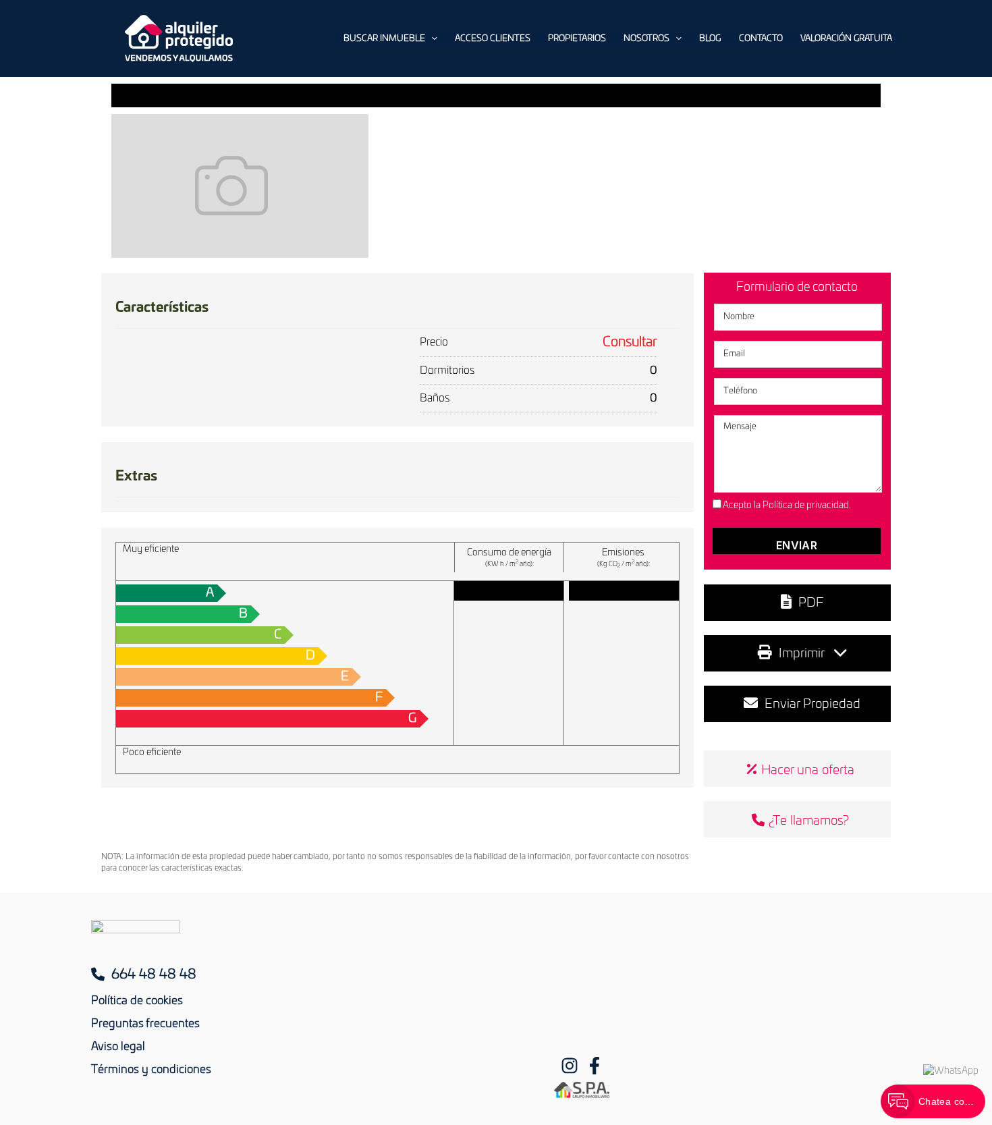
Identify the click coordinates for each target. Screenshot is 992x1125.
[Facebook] (594, 1065)
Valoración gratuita (846, 38)
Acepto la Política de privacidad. (787, 505)
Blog (710, 38)
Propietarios (577, 38)
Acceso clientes (492, 38)
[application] (431, 39)
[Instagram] (569, 1065)
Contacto (761, 38)
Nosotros (646, 38)
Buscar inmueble (384, 38)
